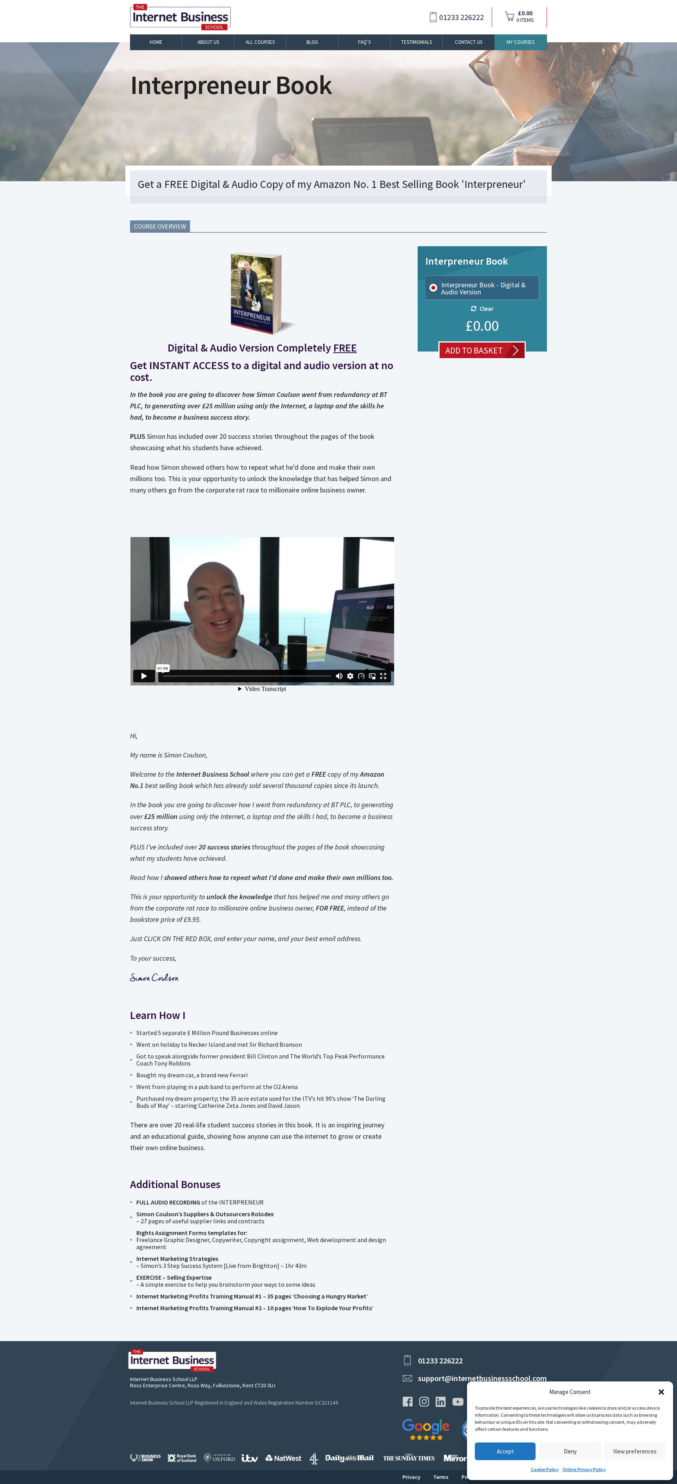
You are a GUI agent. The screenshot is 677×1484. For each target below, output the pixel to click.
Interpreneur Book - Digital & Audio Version (483, 288)
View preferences (635, 1451)
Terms (441, 1476)
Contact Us (468, 42)
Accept (505, 1451)
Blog (312, 42)
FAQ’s (364, 42)
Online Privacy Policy (584, 1469)
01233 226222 (461, 17)
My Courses (520, 42)
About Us (208, 42)
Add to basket (474, 350)
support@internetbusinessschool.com (482, 1378)
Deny (570, 1451)
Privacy (411, 1476)
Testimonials (416, 42)
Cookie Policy (545, 1469)
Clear (487, 308)
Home (156, 42)
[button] (661, 1392)
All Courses (260, 42)
